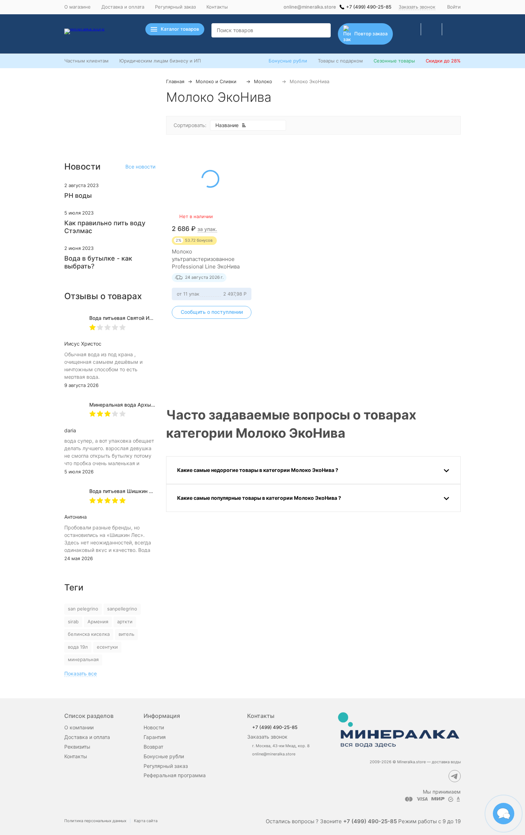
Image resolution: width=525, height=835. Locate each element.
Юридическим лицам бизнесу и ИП (160, 61)
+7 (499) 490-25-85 (368, 7)
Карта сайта (146, 820)
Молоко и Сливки (216, 81)
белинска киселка (89, 634)
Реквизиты (77, 747)
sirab (73, 621)
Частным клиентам (86, 61)
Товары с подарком (340, 61)
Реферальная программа (175, 775)
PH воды (78, 195)
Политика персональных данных (95, 820)
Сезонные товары (394, 61)
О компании (79, 727)
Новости (154, 727)
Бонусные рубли (288, 61)
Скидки (443, 61)
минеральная (83, 659)
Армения (98, 621)
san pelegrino (83, 609)
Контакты (217, 7)
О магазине (77, 7)
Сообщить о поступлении (212, 312)
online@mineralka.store (310, 7)
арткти (124, 621)
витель (126, 634)
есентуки (107, 647)
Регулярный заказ (175, 7)
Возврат (153, 747)
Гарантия (155, 737)
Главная (175, 81)
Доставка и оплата (122, 7)
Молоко (263, 81)
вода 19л (78, 647)
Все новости (140, 167)
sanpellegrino (122, 609)
